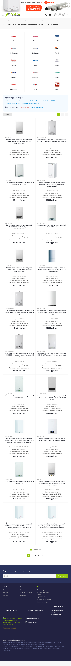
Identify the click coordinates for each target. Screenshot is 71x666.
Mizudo (57, 65)
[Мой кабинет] (50, 14)
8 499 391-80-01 (11, 610)
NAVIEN (13, 77)
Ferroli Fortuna (24, 101)
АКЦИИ (5, 587)
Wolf (35, 89)
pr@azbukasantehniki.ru (35, 610)
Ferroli (57, 53)
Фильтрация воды (42, 602)
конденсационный (37, 107)
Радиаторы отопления (44, 599)
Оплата (22, 587)
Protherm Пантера (36, 101)
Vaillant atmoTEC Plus (50, 101)
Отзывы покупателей (9, 628)
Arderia (13, 41)
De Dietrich (35, 53)
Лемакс (57, 89)
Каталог (39, 587)
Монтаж (5, 592)
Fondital (13, 65)
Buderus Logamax (12, 101)
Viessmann (13, 89)
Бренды (5, 595)
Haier (35, 65)
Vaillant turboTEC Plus (13, 103)
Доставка (23, 590)
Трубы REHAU (41, 597)
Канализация (41, 590)
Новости (5, 590)
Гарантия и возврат (26, 592)
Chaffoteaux (13, 53)
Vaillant (57, 77)
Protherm (35, 77)
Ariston (35, 41)
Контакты (23, 595)
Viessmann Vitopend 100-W (30, 103)
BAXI (57, 41)
